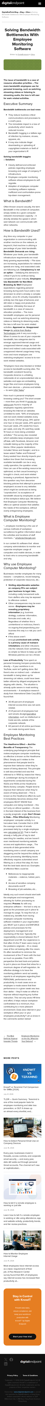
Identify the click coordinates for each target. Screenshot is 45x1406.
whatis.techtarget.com (25, 538)
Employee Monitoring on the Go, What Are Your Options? (30, 1039)
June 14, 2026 (9, 1261)
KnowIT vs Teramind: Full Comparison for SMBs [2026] (21, 1088)
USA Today (18, 390)
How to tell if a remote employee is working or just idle (20, 1204)
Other (33, 54)
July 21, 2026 (8, 1094)
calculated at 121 (15, 832)
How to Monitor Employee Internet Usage (16, 1254)
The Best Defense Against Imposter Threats (10, 1039)
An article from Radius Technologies (17, 332)
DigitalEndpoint (23, 54)
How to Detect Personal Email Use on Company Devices (21, 1142)
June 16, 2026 (9, 1148)
